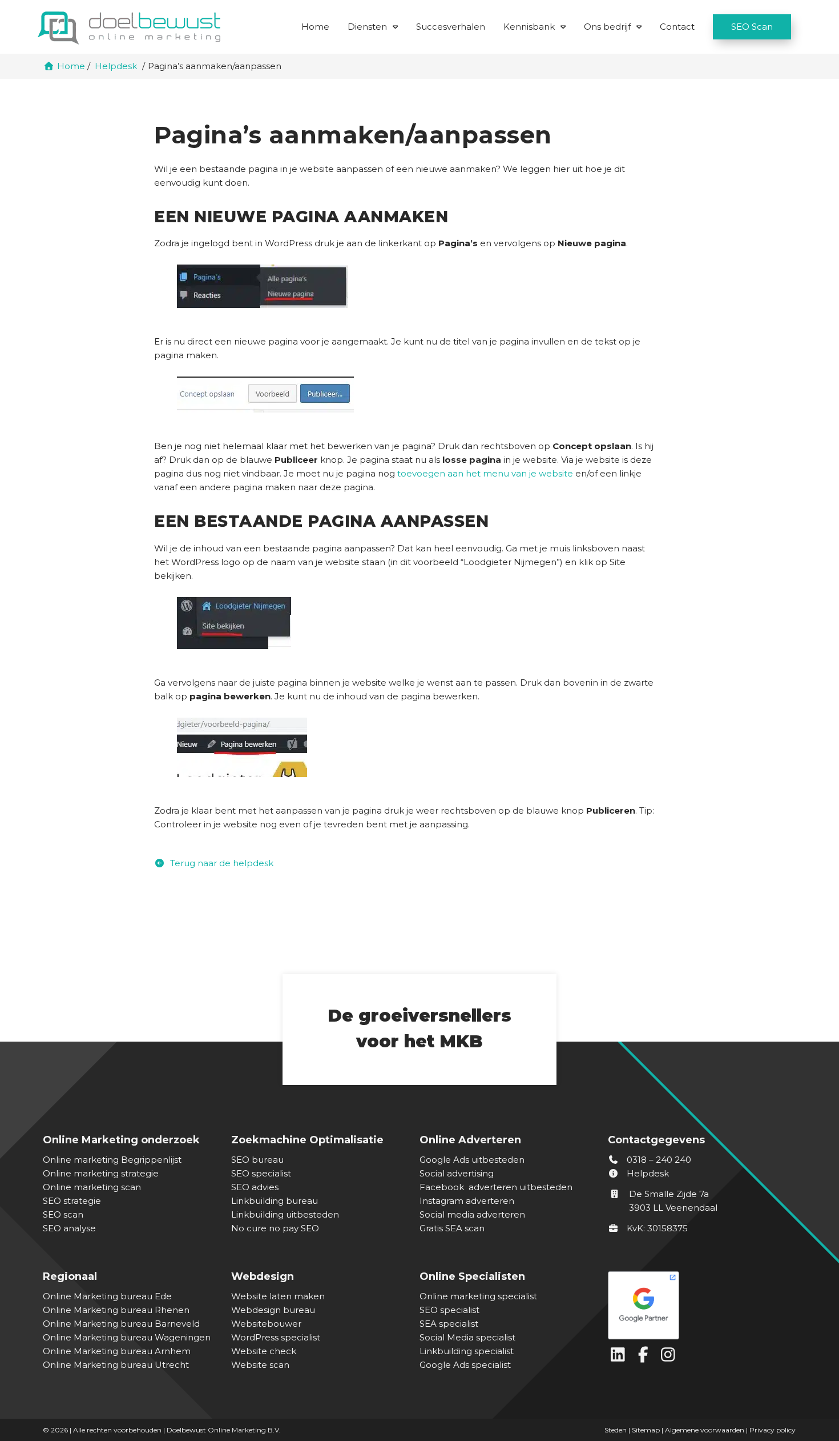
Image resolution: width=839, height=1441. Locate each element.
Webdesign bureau (273, 1309)
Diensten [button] (367, 26)
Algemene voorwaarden (704, 1430)
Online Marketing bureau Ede (107, 1296)
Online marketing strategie (101, 1173)
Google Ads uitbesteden (472, 1159)
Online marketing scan (92, 1187)
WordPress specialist (275, 1337)
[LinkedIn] (620, 1357)
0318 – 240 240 (657, 1159)
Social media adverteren (472, 1214)
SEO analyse (69, 1228)
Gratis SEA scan (452, 1228)
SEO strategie (72, 1200)
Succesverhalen (450, 26)
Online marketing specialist (478, 1296)
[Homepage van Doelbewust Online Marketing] (129, 28)
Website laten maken (278, 1296)
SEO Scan (752, 26)
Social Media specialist (467, 1337)
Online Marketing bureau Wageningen (127, 1337)
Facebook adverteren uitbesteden (496, 1187)
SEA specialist (449, 1323)
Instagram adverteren (467, 1200)
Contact (677, 26)
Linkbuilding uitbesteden (285, 1214)
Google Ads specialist (465, 1364)
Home (315, 26)
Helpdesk (646, 1173)
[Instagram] (669, 1357)
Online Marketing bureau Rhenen (116, 1309)
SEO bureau (257, 1159)
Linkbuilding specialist (467, 1351)
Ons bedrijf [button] (607, 26)
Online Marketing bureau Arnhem (117, 1351)
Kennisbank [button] (529, 26)
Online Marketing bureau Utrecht (116, 1364)
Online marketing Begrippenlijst (112, 1159)
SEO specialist (261, 1173)
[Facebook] (645, 1357)
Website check (263, 1351)
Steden (615, 1430)
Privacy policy (772, 1430)
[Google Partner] (699, 1302)
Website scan (260, 1364)
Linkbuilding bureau (274, 1200)
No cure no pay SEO (275, 1228)
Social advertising (457, 1173)
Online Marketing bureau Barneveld (121, 1323)
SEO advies (255, 1187)
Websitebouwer (266, 1323)
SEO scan (63, 1214)
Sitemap (646, 1430)
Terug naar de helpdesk (220, 863)
